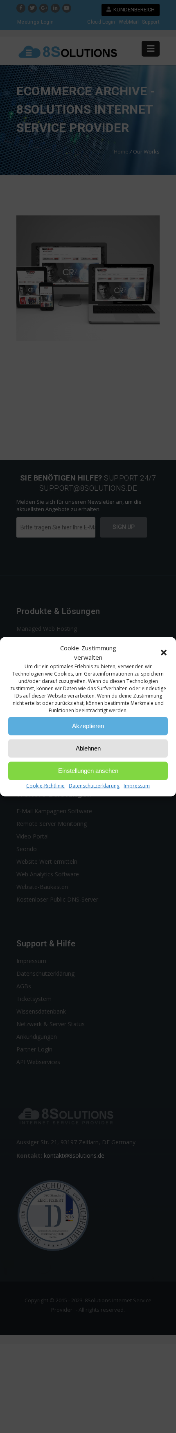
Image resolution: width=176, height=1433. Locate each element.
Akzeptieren (88, 725)
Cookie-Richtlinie (45, 785)
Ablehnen (88, 748)
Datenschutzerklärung (94, 785)
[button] (164, 652)
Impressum (137, 785)
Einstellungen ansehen (88, 770)
